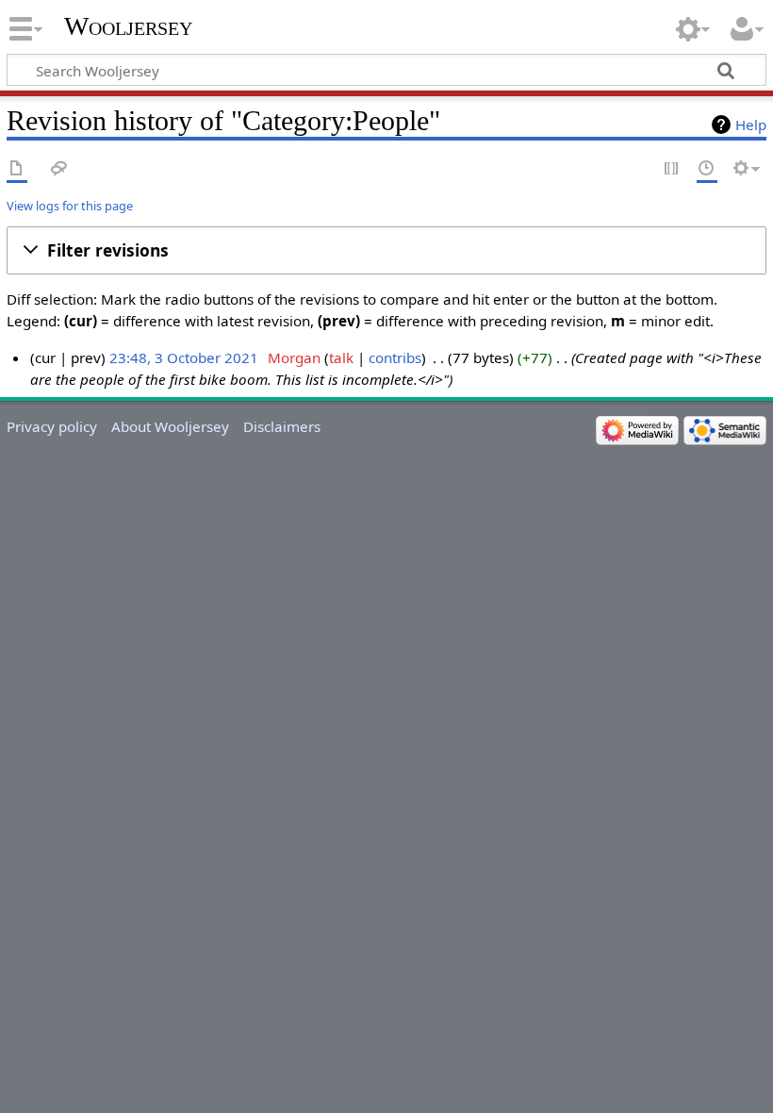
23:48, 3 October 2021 (183, 357)
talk (341, 357)
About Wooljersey (170, 426)
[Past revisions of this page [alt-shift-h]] (707, 169)
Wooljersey (128, 26)
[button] (386, 251)
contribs (395, 357)
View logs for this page (70, 205)
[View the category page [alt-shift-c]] (17, 169)
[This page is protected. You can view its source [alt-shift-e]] (672, 169)
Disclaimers (282, 426)
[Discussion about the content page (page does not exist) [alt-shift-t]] (59, 169)
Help (750, 124)
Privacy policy (52, 426)
